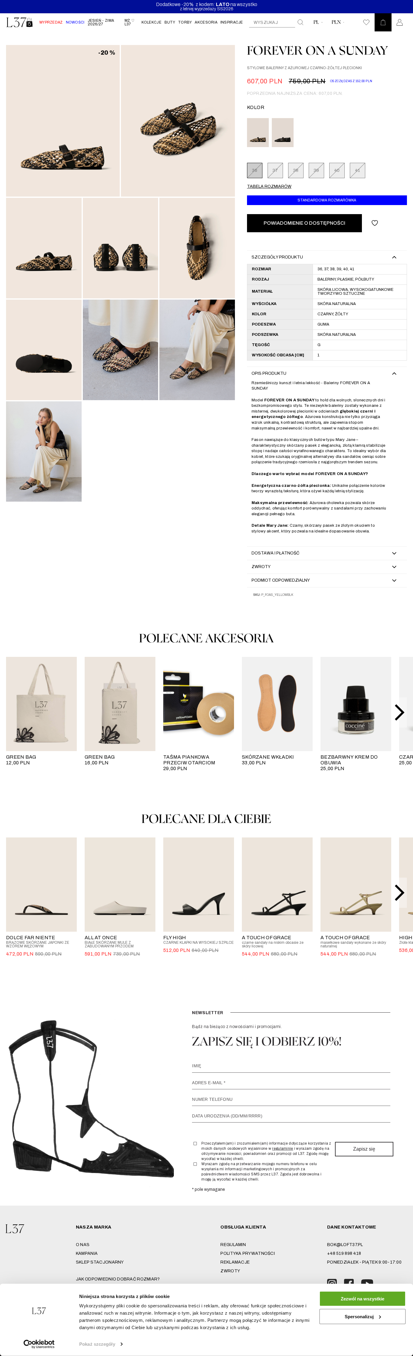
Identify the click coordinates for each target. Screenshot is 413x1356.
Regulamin (233, 1244)
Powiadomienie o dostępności (304, 223)
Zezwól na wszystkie (362, 1298)
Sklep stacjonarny (100, 1262)
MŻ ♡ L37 (130, 22)
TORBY (185, 22)
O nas (82, 1244)
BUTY (169, 22)
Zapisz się (364, 1149)
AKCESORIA (206, 22)
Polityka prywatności (247, 1253)
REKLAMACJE (235, 1262)
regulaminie (282, 1148)
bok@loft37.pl (345, 1244)
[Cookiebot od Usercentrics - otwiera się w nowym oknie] (39, 1344)
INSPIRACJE (231, 22)
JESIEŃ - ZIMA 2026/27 (101, 22)
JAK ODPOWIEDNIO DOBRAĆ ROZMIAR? (118, 1279)
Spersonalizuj (359, 1316)
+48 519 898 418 (344, 1253)
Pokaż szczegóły (97, 1344)
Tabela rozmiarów (269, 186)
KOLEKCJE (151, 22)
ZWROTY (230, 1271)
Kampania (87, 1253)
